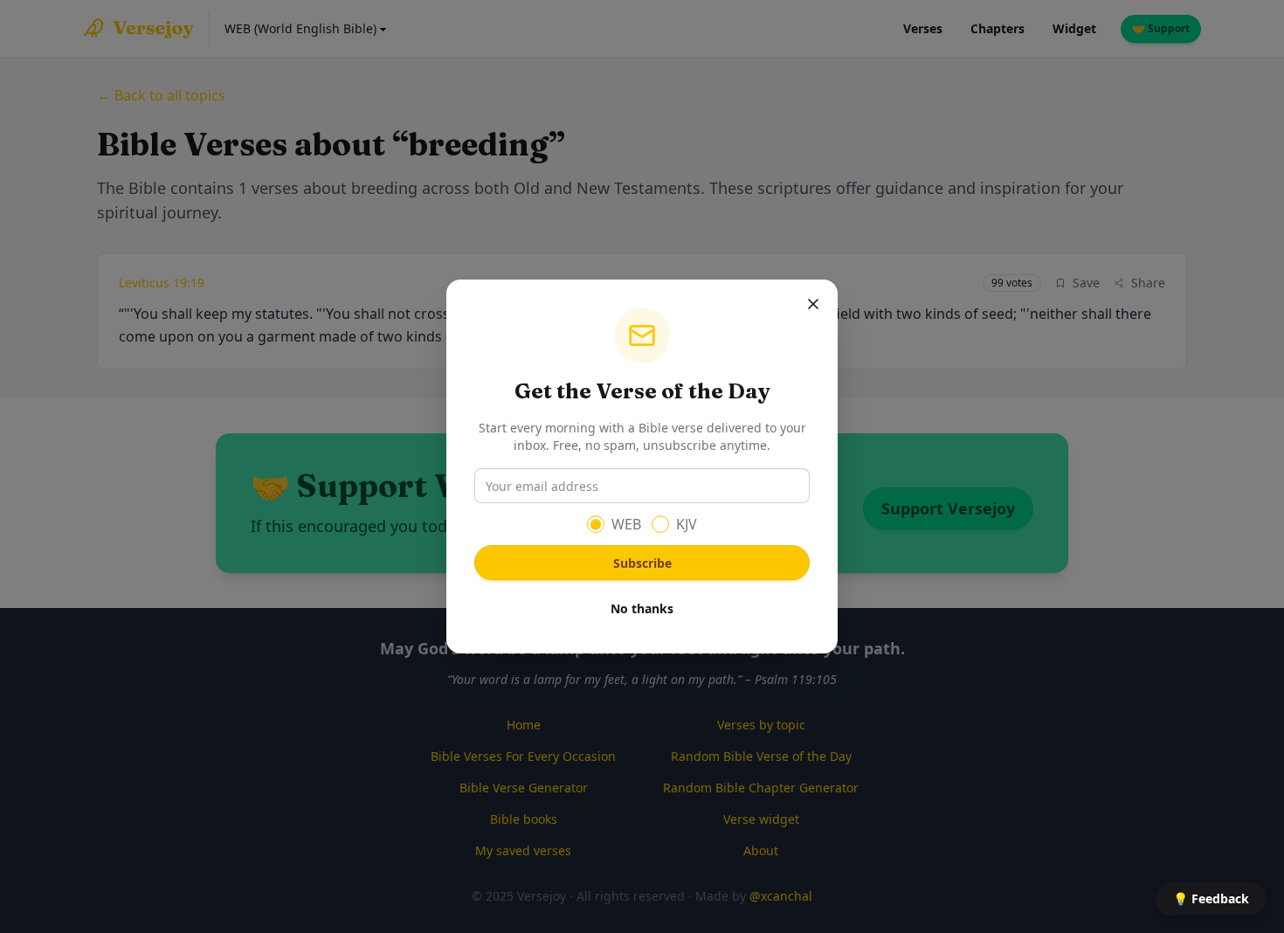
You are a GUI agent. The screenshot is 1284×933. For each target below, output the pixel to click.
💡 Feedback (1211, 898)
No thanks (642, 608)
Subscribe (642, 563)
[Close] (813, 304)
